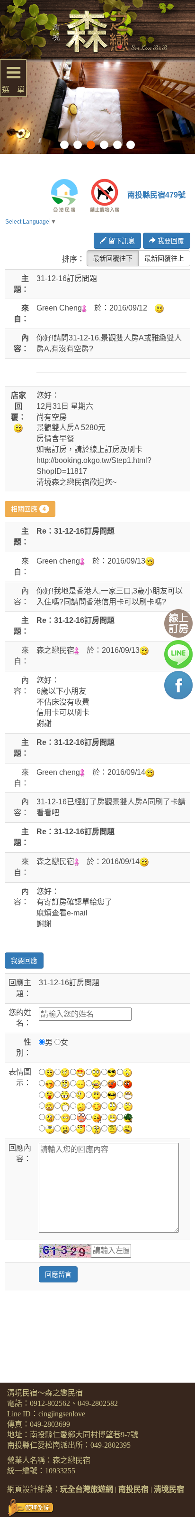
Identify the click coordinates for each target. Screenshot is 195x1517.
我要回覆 (170, 241)
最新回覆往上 (164, 258)
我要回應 (24, 960)
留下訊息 (120, 241)
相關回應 (28, 509)
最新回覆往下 (113, 258)
